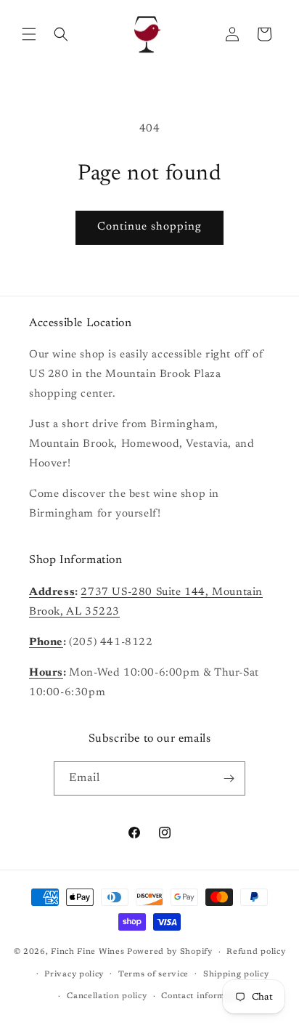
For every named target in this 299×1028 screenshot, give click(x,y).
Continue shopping (149, 227)
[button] (29, 34)
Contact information (203, 996)
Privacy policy (74, 975)
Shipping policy (236, 975)
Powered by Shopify (170, 952)
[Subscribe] (229, 778)
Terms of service (153, 975)
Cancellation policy (107, 996)
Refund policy (255, 952)
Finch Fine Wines (87, 952)
